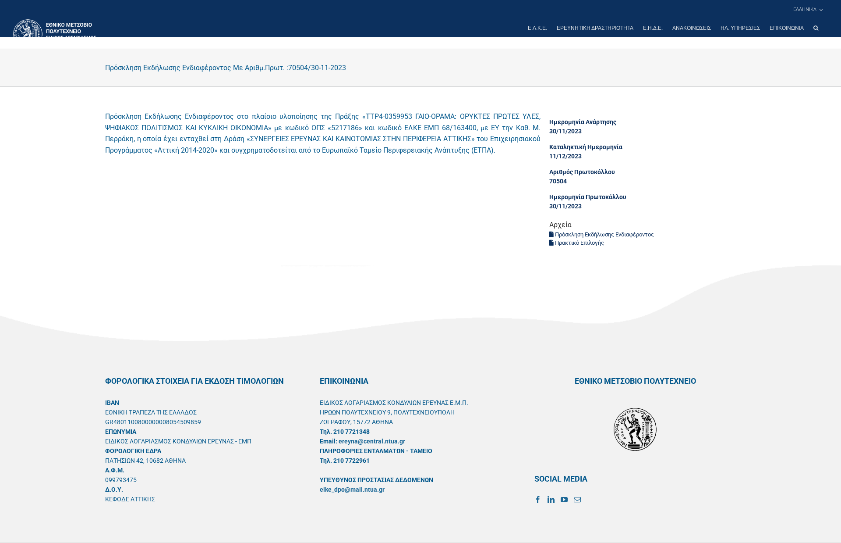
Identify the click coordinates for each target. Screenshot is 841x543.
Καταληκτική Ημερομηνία (585, 146)
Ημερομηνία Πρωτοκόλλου (587, 196)
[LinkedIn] (551, 499)
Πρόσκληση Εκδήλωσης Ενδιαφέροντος (604, 234)
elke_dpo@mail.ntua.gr (352, 489)
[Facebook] (537, 499)
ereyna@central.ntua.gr (372, 441)
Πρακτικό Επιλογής (579, 242)
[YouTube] (564, 499)
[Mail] (577, 499)
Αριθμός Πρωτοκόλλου (582, 171)
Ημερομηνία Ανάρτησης (582, 121)
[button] (815, 28)
